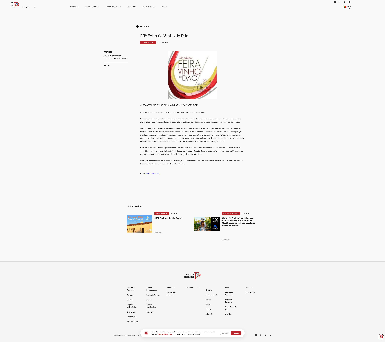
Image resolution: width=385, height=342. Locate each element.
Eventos (164, 7)
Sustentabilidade (148, 7)
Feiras (208, 304)
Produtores (131, 7)
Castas (148, 300)
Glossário (149, 312)
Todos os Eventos (212, 295)
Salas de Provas (133, 322)
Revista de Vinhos (152, 173)
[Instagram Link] (339, 2)
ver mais (225, 333)
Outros (208, 309)
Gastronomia (131, 317)
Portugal (130, 295)
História (130, 300)
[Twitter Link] (108, 65)
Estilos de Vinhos (153, 295)
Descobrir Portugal (92, 7)
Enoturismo (131, 312)
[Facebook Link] (105, 65)
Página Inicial (74, 7)
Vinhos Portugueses (113, 7)
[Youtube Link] (349, 2)
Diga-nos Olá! (250, 292)
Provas (208, 300)
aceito (236, 333)
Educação (209, 314)
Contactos (249, 288)
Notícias (144, 26)
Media (227, 288)
